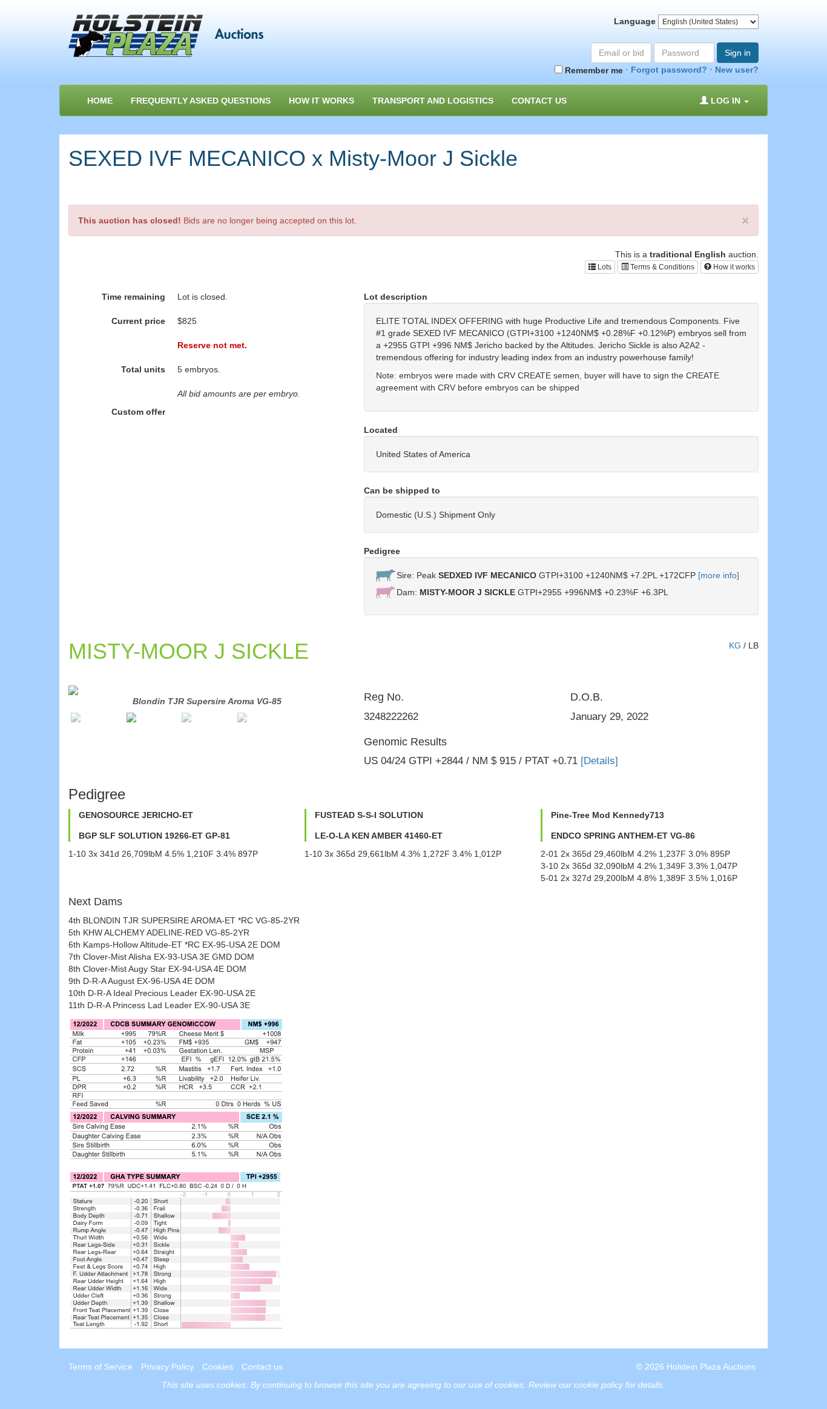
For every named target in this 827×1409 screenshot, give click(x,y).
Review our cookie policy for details (596, 1385)
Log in (725, 100)
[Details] (599, 761)
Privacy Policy (167, 1366)
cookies (231, 1385)
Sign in (738, 53)
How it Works (321, 100)
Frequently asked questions (201, 100)
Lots (603, 267)
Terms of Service (100, 1366)
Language (635, 21)
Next (364, 708)
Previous (50, 708)
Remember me (592, 70)
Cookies (217, 1366)
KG (735, 645)
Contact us (539, 100)
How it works (733, 267)
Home (100, 100)
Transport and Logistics (432, 100)
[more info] (718, 575)
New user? (737, 69)
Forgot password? (669, 69)
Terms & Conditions (661, 267)
